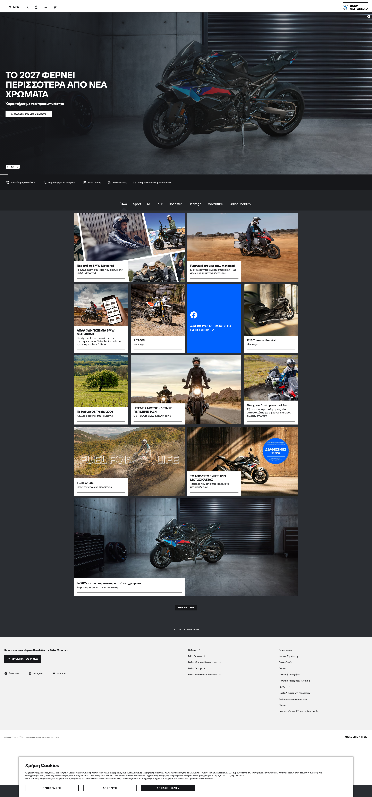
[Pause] (369, 16)
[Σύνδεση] (45, 6)
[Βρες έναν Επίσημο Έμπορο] (36, 6)
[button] (11, 7)
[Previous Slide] (8, 167)
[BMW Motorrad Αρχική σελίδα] (355, 7)
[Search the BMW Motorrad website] (27, 6)
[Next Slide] (18, 167)
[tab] (123, 206)
